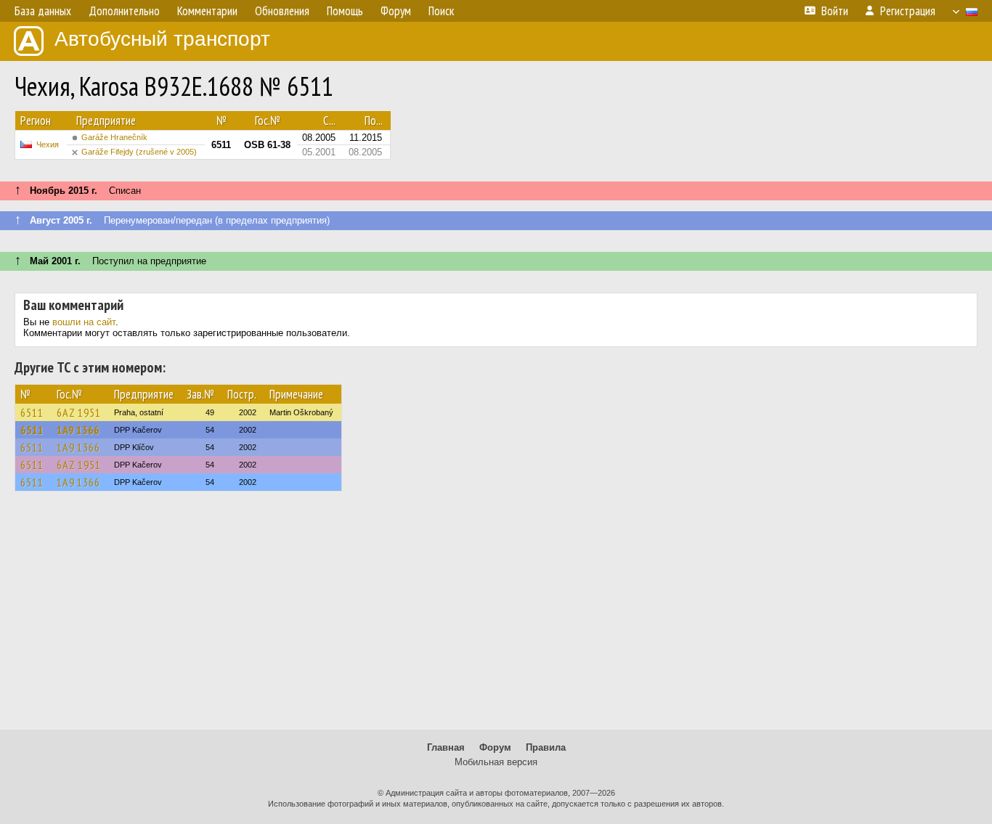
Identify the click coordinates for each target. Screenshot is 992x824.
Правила (546, 747)
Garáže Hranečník (114, 137)
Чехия (47, 144)
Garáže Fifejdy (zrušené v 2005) (139, 151)
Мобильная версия (496, 761)
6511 (32, 412)
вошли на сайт (83, 322)
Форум (495, 747)
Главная (446, 747)
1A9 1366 (78, 430)
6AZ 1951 (79, 412)
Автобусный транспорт (162, 39)
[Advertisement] (496, 617)
